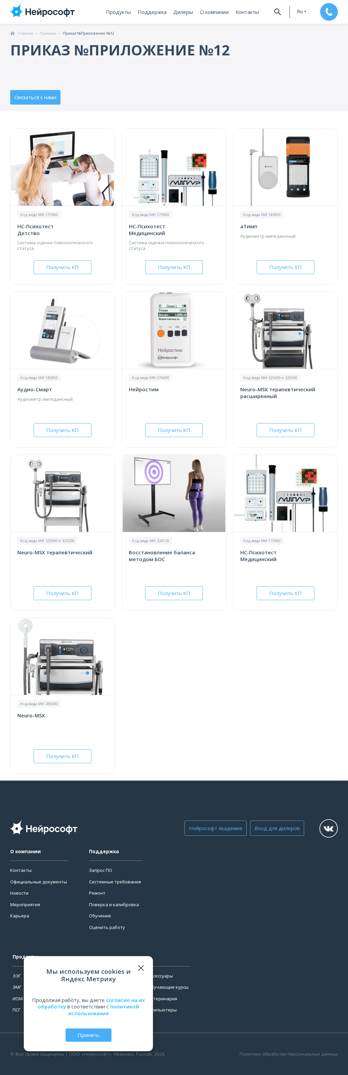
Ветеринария (162, 999)
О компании (214, 11)
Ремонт (97, 893)
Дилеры (183, 11)
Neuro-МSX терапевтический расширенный (277, 392)
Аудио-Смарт (34, 389)
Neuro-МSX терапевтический (54, 552)
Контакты (247, 11)
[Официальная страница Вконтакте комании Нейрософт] (328, 828)
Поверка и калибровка (114, 904)
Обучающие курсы (168, 987)
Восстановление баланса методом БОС (162, 555)
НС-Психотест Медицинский (147, 229)
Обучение (100, 916)
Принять (88, 1035)
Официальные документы (38, 882)
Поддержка (152, 11)
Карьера (19, 916)
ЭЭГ (17, 976)
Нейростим (144, 389)
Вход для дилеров (277, 828)
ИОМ (18, 999)
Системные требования (115, 882)
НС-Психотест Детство (35, 229)
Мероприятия (25, 904)
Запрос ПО (100, 870)
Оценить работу (107, 927)
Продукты (118, 11)
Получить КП (62, 267)
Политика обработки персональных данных (289, 1054)
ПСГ (16, 1010)
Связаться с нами (35, 97)
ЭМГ (17, 987)
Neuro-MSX (31, 715)
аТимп (248, 226)
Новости (19, 893)
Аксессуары (160, 976)
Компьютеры (162, 1010)
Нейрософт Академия (215, 828)
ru (300, 11)
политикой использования (103, 1010)
